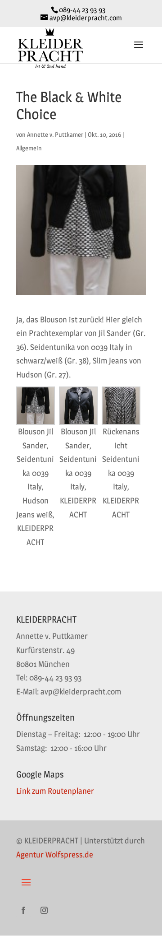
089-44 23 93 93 (82, 9)
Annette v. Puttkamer (55, 134)
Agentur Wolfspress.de (54, 854)
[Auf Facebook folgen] (23, 910)
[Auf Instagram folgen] (44, 910)
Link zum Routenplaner (55, 791)
